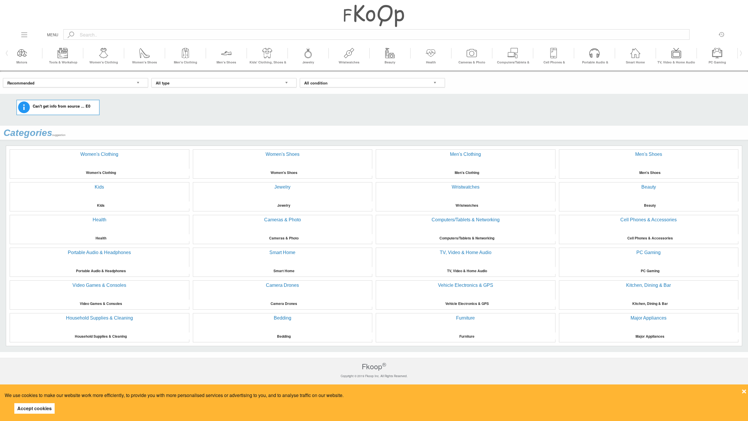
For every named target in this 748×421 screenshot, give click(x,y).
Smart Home (635, 62)
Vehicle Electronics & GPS (467, 303)
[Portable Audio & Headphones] (594, 53)
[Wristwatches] (349, 53)
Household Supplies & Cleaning (101, 336)
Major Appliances (650, 336)
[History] (721, 32)
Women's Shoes (144, 62)
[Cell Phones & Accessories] (553, 53)
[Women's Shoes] (144, 53)
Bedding (284, 336)
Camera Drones (284, 303)
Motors (21, 62)
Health (431, 62)
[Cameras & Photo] (471, 53)
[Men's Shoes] (226, 53)
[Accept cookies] (744, 389)
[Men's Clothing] (185, 53)
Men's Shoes (226, 62)
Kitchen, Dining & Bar (650, 303)
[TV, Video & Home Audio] (676, 53)
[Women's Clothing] (103, 53)
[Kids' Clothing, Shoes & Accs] (267, 53)
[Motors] (21, 53)
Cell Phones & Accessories (650, 238)
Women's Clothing (103, 62)
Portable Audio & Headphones (101, 270)
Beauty (390, 62)
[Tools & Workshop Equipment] (62, 53)
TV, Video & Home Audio (676, 62)
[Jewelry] (308, 53)
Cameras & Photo (471, 62)
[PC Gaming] (717, 53)
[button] (740, 53)
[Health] (431, 53)
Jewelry (308, 62)
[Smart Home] (635, 53)
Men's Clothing (185, 62)
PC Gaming (717, 62)
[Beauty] (390, 53)
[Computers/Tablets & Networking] (512, 53)
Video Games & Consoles (101, 303)
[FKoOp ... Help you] (374, 15)
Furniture (467, 336)
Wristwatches (349, 62)
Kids (101, 205)
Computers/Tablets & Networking (466, 238)
